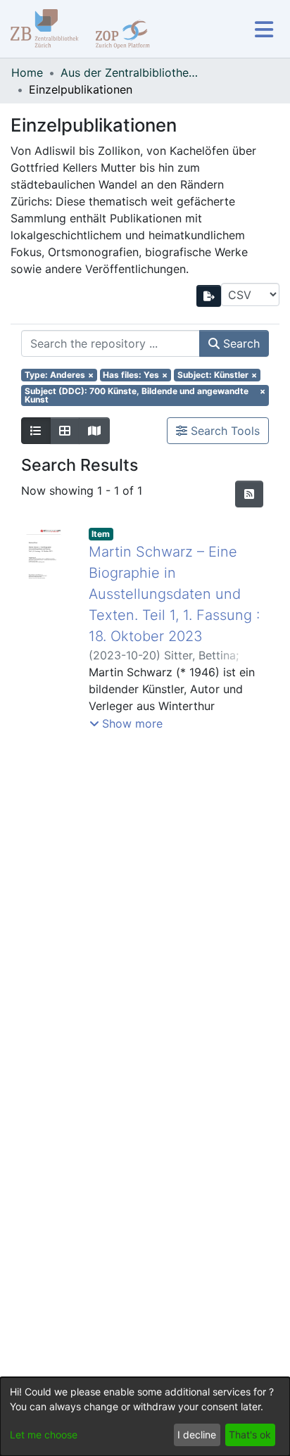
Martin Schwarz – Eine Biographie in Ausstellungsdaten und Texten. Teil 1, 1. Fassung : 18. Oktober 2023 (174, 594)
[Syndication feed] (249, 494)
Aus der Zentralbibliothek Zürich (131, 72)
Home (27, 72)
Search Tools (223, 431)
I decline (196, 1435)
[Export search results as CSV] (209, 296)
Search (240, 343)
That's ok (250, 1435)
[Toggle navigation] (263, 29)
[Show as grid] (65, 430)
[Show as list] (36, 430)
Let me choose (43, 1435)
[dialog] (145, 1416)
